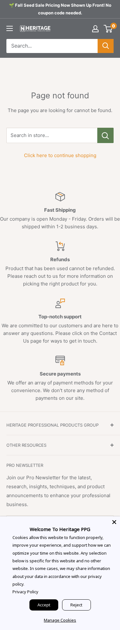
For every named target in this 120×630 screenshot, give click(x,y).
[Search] (106, 46)
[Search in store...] (105, 135)
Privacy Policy (25, 592)
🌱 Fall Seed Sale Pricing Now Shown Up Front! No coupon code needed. (60, 9)
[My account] (95, 28)
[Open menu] (9, 28)
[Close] (114, 522)
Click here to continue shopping (60, 155)
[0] (108, 29)
